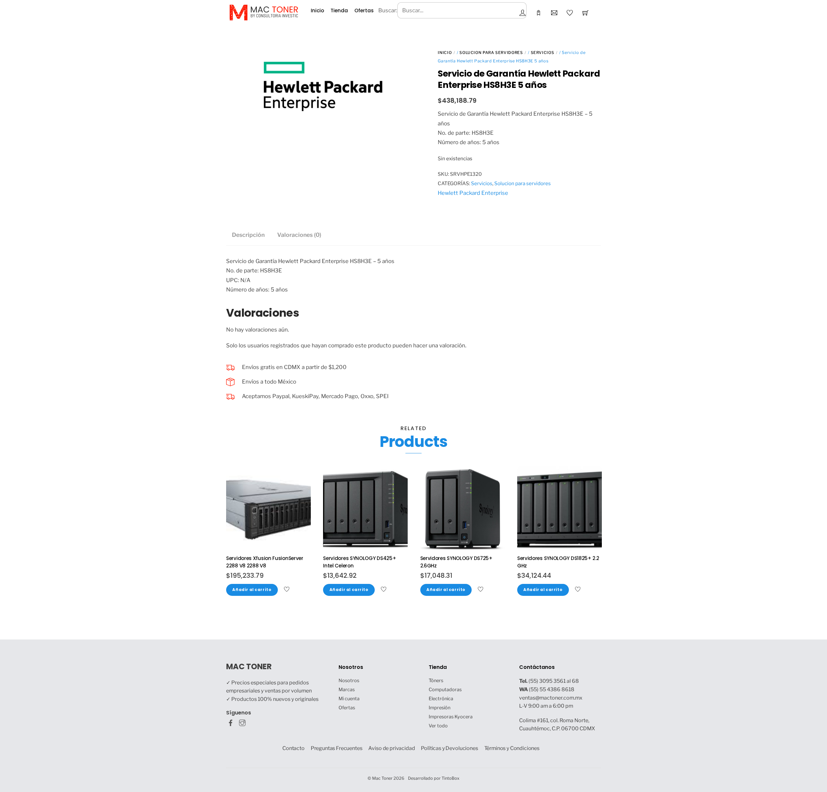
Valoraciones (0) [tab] (299, 234)
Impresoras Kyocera (451, 717)
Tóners (436, 680)
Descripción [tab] (248, 234)
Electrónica (441, 699)
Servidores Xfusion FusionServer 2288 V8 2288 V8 (264, 562)
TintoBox (450, 778)
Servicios (542, 52)
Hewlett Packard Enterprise (473, 193)
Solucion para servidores (491, 52)
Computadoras (445, 689)
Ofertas (364, 10)
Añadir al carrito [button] (251, 589)
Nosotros (349, 680)
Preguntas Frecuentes (336, 748)
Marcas (347, 689)
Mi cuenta (349, 699)
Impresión (439, 708)
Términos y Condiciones (512, 748)
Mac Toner (382, 778)
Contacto (293, 748)
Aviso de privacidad (391, 748)
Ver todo (438, 726)
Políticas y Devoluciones (449, 748)
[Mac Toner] (263, 12)
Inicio (317, 10)
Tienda (339, 10)
